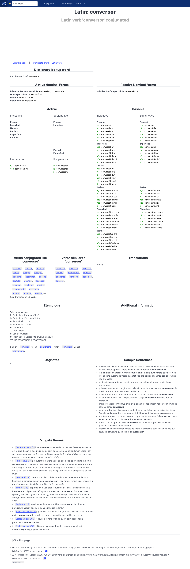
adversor (86, 268)
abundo (28, 281)
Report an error (18, 562)
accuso (27, 293)
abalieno (17, 268)
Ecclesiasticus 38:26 (26, 511)
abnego (38, 272)
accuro (16, 293)
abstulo (16, 281)
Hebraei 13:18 (22, 477)
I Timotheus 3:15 (24, 460)
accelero (40, 281)
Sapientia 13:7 (22, 504)
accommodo (19, 289)
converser (67, 346)
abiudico (40, 268)
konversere (18, 351)
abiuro (16, 272)
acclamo (29, 285)
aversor (59, 272)
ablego (26, 272)
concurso (87, 276)
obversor (73, 268)
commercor (73, 272)
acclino (40, 285)
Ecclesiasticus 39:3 (25, 518)
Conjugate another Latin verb (47, 63)
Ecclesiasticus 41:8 (25, 526)
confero (60, 281)
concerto (74, 276)
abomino (17, 276)
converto (60, 268)
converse (24, 346)
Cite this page (19, 63)
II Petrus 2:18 (22, 487)
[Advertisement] (87, 40)
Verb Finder (67, 3)
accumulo (34, 289)
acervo (38, 293)
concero (87, 272)
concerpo (60, 276)
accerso (17, 285)
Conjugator (49, 3)
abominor (30, 276)
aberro (28, 268)
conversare (45, 346)
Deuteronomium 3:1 (25, 447)
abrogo (42, 276)
